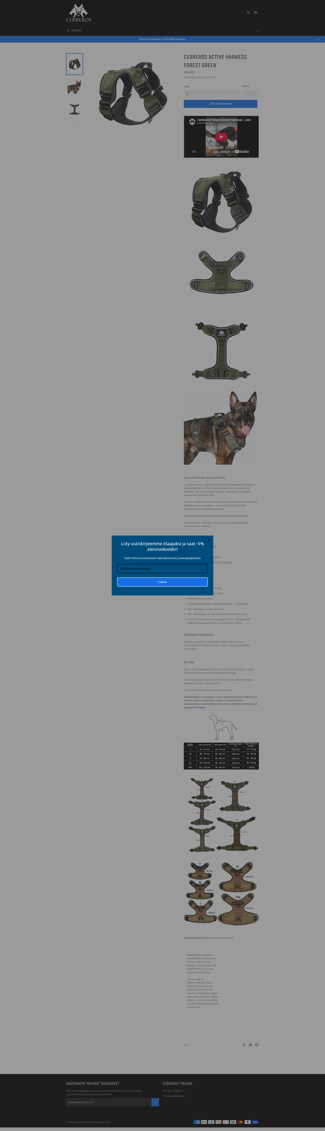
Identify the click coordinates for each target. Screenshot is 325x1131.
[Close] (209, 540)
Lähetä (162, 582)
